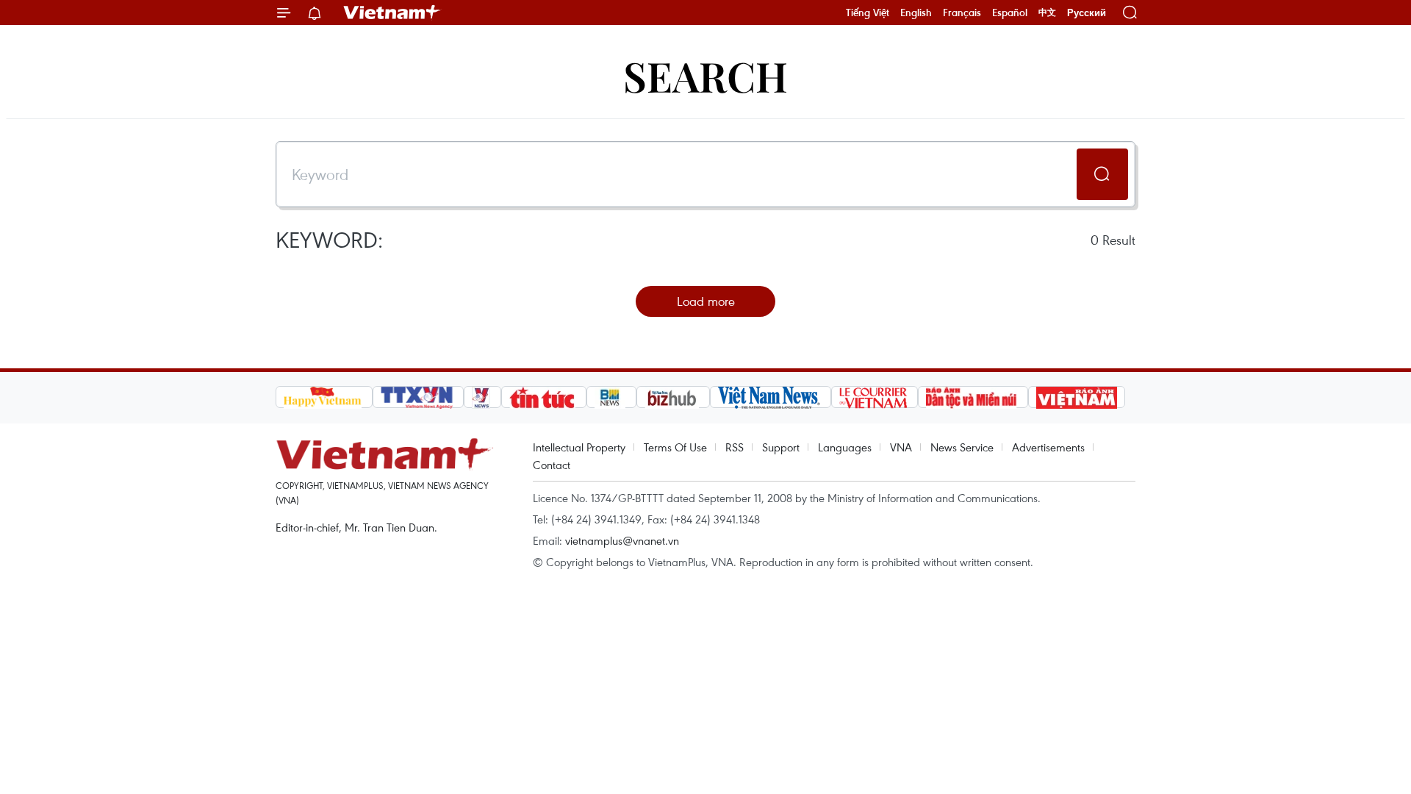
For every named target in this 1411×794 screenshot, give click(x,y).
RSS (734, 447)
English (916, 12)
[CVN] (874, 397)
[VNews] (482, 397)
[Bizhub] (673, 397)
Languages (845, 447)
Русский (1086, 12)
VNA (901, 447)
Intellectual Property (579, 447)
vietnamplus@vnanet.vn (622, 540)
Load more (706, 301)
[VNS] (770, 397)
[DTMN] (973, 397)
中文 (1047, 12)
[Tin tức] (543, 397)
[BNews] (611, 397)
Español (1009, 12)
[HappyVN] (324, 397)
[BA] (1076, 397)
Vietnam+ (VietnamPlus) (392, 12)
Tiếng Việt (867, 12)
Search (705, 75)
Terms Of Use (675, 447)
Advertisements (1048, 447)
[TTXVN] (418, 397)
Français (962, 12)
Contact (551, 464)
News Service (962, 447)
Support (781, 447)
